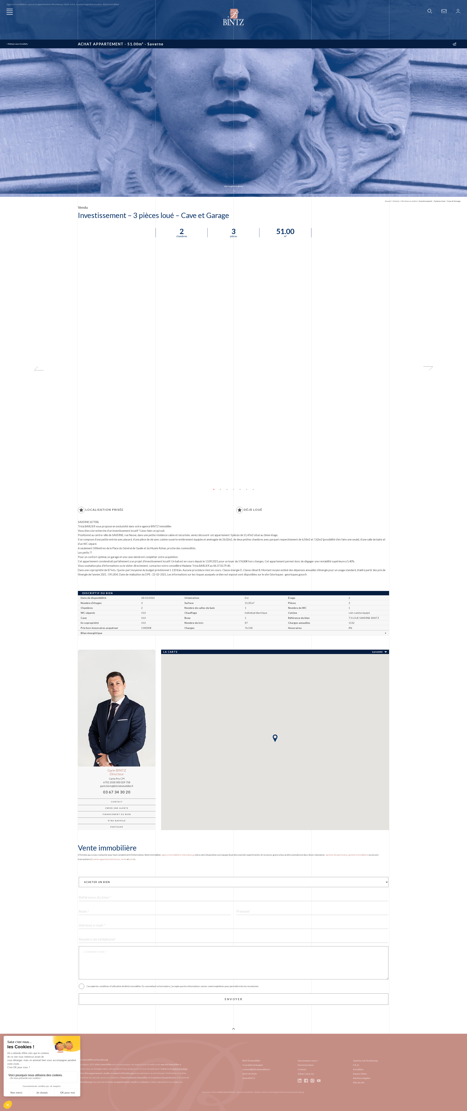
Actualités (358, 1069)
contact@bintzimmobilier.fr (256, 1069)
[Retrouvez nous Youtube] (319, 1080)
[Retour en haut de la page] (233, 1029)
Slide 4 (233, 489)
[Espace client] (458, 10)
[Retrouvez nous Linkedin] (300, 1080)
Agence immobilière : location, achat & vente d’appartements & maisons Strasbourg (270, 1092)
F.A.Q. (356, 1065)
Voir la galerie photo (233, 186)
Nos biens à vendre (409, 201)
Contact (117, 802)
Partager (116, 827)
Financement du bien (117, 814)
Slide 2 (220, 489)
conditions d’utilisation (110, 986)
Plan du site (358, 1082)
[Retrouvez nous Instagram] (312, 1080)
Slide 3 (226, 489)
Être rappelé (117, 821)
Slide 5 (240, 489)
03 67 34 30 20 (116, 792)
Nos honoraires (306, 1065)
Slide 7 (253, 489)
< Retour (17, 43)
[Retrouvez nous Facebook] (306, 1080)
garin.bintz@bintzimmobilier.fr (116, 785)
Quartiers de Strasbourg (365, 1060)
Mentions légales (361, 1078)
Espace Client (360, 1073)
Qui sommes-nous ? (308, 1060)
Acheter (396, 201)
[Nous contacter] (444, 10)
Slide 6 (246, 489)
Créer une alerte (116, 808)
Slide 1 (213, 489)
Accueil (388, 201)
